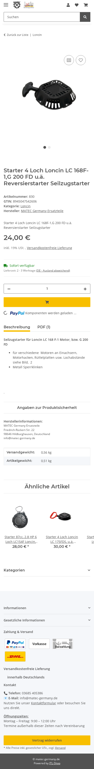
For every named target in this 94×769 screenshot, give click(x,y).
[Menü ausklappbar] (6, 3)
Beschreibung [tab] (17, 327)
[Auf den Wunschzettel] (81, 60)
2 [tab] (49, 147)
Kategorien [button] (14, 570)
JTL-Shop (54, 763)
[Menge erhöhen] (85, 288)
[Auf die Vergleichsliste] (69, 60)
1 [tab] (44, 147)
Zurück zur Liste (17, 35)
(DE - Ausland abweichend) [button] (53, 270)
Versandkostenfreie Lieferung (49, 248)
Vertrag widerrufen (47, 740)
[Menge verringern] (9, 288)
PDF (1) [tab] (43, 327)
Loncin (26, 206)
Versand (60, 748)
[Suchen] (85, 17)
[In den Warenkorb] (7, 49)
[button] (68, 5)
